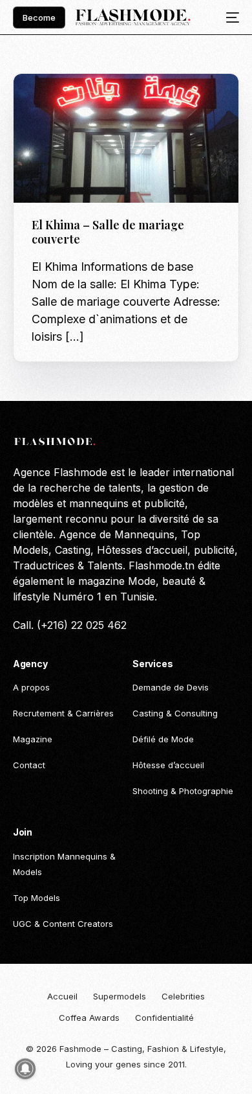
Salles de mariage (75, 101)
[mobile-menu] (228, 17)
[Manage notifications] (25, 1068)
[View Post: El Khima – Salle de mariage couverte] (126, 138)
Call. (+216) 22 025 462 (70, 625)
